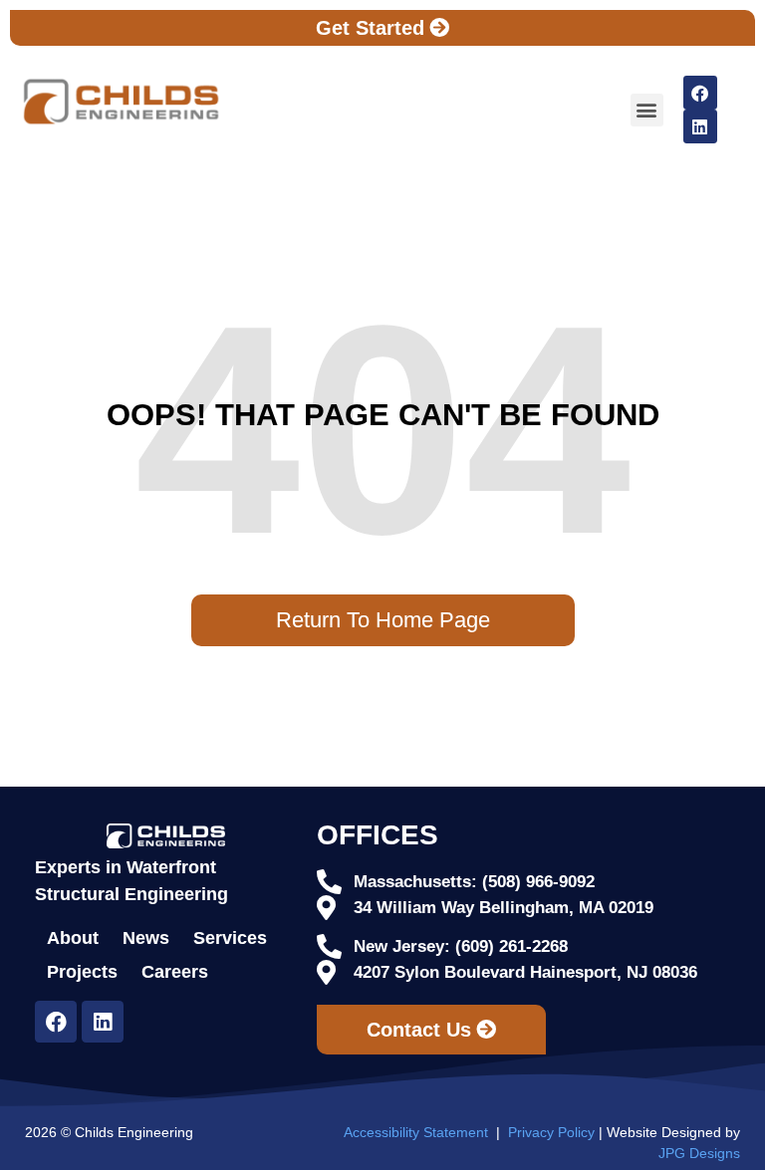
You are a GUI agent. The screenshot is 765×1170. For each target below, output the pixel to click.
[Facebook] (700, 93)
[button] (647, 110)
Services (230, 938)
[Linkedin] (700, 126)
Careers (174, 972)
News (146, 938)
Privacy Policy (551, 1132)
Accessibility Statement (416, 1132)
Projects (82, 972)
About (73, 938)
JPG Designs (699, 1153)
